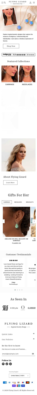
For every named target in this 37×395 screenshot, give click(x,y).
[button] (2, 2)
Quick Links (7, 334)
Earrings (10, 84)
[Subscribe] (33, 354)
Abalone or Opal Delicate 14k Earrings (16, 239)
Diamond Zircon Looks (9, 132)
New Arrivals (27, 109)
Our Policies (7, 339)
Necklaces (27, 84)
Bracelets (10, 109)
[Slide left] (3, 221)
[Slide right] (34, 221)
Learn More (10, 182)
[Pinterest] (11, 364)
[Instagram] (4, 364)
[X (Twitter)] (7, 364)
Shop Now (11, 46)
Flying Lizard (13, 390)
